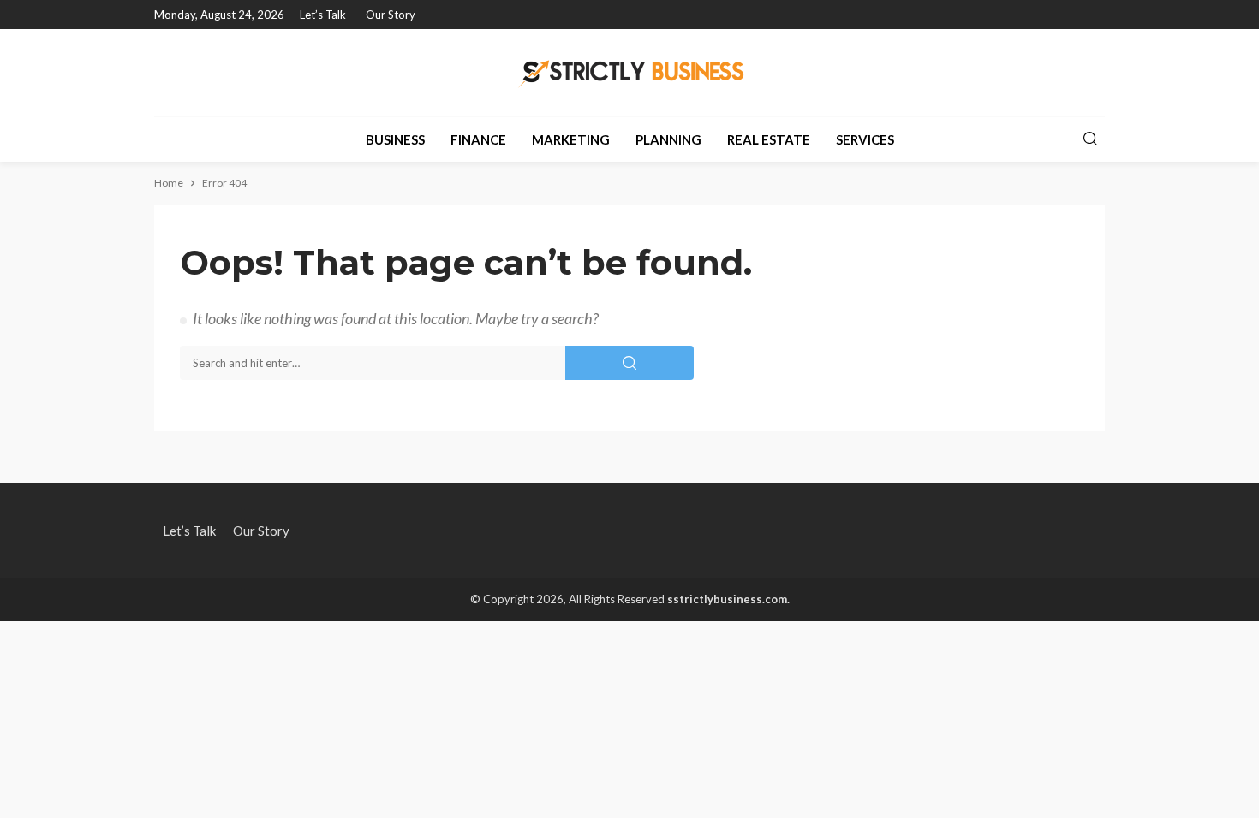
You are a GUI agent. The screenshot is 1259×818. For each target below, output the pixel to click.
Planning (668, 139)
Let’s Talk (323, 14)
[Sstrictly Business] (629, 72)
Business (395, 139)
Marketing (571, 139)
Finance (478, 139)
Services (865, 139)
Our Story (390, 14)
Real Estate (768, 139)
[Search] (1090, 139)
